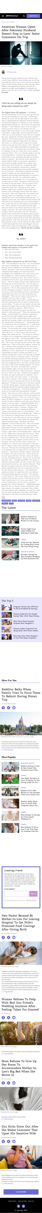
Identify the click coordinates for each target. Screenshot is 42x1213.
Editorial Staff (22, 1201)
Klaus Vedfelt (5, 1046)
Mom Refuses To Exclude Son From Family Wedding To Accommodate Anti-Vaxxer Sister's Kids (30, 819)
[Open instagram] (23, 1206)
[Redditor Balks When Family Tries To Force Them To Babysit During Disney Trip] (21, 723)
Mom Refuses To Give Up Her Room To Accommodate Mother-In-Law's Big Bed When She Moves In (19, 1068)
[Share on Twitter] (8, 707)
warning (36, 500)
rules (29, 500)
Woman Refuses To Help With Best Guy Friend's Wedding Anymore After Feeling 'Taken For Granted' (20, 1004)
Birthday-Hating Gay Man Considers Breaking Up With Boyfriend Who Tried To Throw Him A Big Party (30, 558)
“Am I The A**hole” (20, 90)
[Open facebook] (18, 1206)
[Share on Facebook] (3, 707)
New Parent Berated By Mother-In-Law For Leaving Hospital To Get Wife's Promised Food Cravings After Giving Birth (20, 922)
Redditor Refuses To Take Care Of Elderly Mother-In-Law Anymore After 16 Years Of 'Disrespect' (30, 521)
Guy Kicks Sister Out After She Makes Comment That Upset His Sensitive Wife (20, 1130)
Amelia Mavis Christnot (9, 703)
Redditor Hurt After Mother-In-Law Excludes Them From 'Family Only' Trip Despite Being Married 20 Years (30, 794)
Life (8, 22)
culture (21, 500)
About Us (31, 1201)
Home (3, 22)
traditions (6, 500)
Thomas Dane (12, 72)
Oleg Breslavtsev (5, 1112)
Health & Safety (27, 552)
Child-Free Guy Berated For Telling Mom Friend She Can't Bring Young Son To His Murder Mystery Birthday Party (30, 546)
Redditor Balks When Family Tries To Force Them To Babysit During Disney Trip (21, 694)
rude (14, 500)
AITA (11, 503)
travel (4, 503)
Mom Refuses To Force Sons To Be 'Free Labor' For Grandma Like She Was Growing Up (30, 830)
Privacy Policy (12, 1201)
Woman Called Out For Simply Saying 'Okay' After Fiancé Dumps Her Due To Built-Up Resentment (26, 616)
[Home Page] (14, 16)
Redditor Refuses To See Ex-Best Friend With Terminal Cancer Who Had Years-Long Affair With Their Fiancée (30, 770)
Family (23, 539)
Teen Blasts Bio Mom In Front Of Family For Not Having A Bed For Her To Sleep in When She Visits (30, 781)
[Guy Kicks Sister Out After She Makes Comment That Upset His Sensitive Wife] (21, 1157)
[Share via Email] (13, 707)
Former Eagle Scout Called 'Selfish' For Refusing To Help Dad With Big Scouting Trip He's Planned (30, 533)
